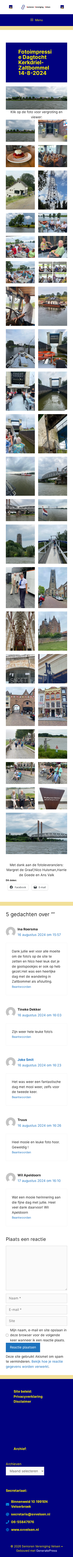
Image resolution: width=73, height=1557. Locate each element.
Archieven (13, 1464)
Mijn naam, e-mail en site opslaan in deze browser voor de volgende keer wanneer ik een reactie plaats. (38, 1335)
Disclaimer (22, 1401)
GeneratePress (46, 1550)
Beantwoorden (21, 986)
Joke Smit (26, 1060)
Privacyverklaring (28, 1397)
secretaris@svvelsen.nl (30, 1514)
